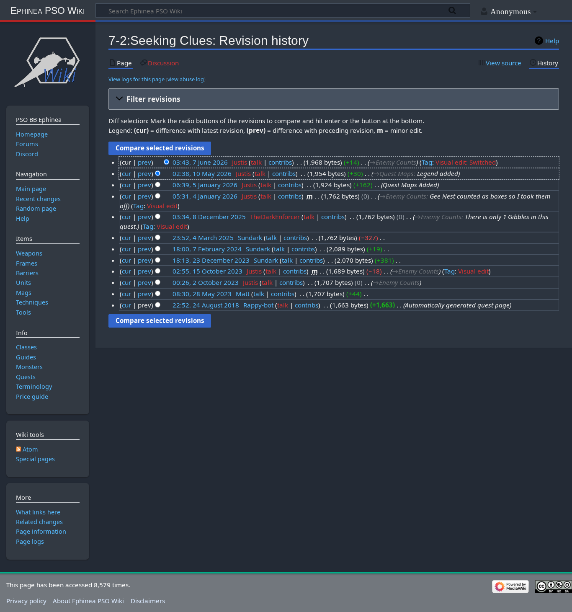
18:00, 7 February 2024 (207, 249)
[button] (333, 99)
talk (256, 162)
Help (552, 40)
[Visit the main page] (47, 62)
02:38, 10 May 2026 (202, 173)
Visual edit (162, 205)
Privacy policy (26, 601)
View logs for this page (136, 79)
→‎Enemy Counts (392, 162)
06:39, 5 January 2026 (205, 185)
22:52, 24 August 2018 (206, 305)
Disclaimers (148, 601)
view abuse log (185, 79)
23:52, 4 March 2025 (203, 237)
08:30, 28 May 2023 (202, 293)
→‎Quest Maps (393, 173)
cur (126, 173)
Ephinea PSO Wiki (47, 10)
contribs (280, 162)
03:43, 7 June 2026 (200, 162)
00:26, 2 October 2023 (206, 282)
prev (144, 162)
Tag (427, 162)
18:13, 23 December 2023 (211, 260)
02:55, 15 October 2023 (207, 271)
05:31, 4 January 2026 (205, 196)
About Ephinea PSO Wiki (88, 601)
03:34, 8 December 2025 (209, 216)
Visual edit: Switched (465, 162)
